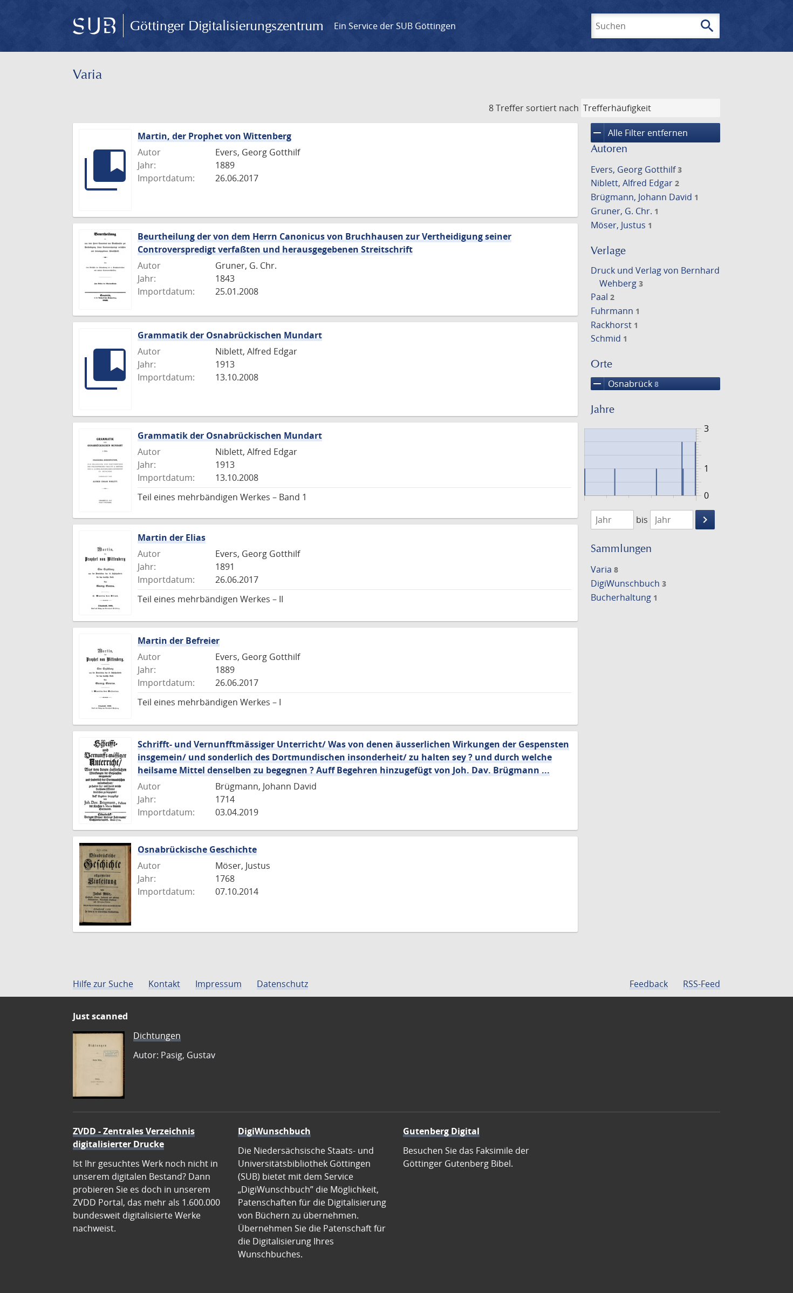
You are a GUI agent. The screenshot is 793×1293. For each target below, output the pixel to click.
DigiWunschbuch (628, 583)
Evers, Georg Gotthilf (636, 169)
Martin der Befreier (179, 640)
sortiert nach (552, 108)
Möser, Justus (621, 225)
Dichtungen (157, 1036)
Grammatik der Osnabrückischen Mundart (230, 335)
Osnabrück (625, 383)
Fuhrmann (615, 311)
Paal (602, 297)
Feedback (649, 984)
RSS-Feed (701, 984)
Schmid (609, 338)
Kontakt (164, 984)
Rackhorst (614, 325)
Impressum (218, 984)
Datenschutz (282, 984)
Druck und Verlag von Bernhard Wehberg (655, 276)
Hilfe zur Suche (103, 984)
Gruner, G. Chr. (625, 211)
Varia (604, 569)
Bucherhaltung (624, 597)
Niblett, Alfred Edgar (635, 183)
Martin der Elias (172, 537)
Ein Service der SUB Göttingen (395, 26)
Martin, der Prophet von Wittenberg (214, 136)
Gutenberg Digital (441, 1131)
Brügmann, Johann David (645, 197)
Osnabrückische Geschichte (197, 849)
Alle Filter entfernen (639, 132)
